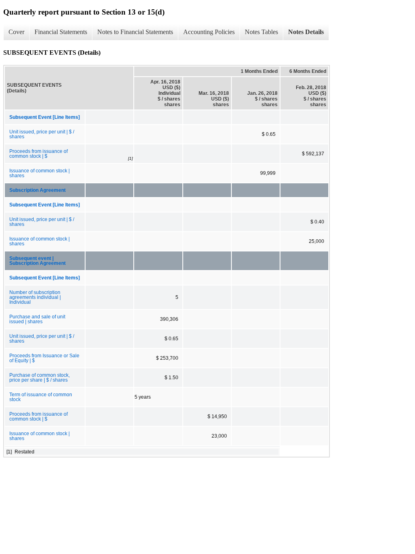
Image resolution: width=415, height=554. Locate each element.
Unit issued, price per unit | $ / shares (41, 134)
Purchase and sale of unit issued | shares (37, 319)
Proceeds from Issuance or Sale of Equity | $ (44, 358)
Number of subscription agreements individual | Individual (35, 297)
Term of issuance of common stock (40, 397)
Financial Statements (60, 31)
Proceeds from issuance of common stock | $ (38, 154)
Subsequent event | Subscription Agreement (37, 261)
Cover (16, 31)
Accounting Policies (209, 31)
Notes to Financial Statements (135, 31)
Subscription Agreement (37, 190)
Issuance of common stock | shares (39, 173)
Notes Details (306, 31)
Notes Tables (261, 31)
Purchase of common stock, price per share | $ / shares (39, 377)
